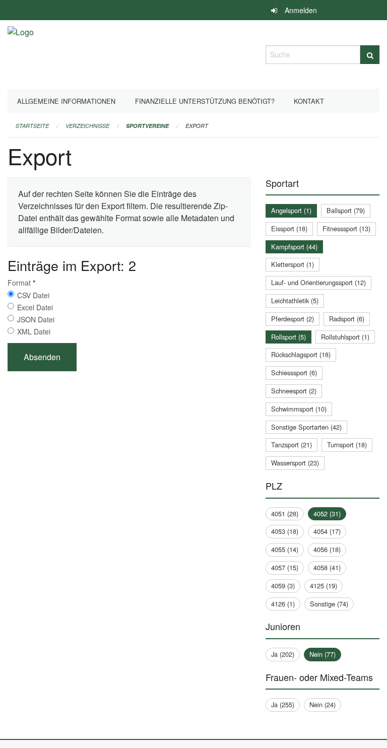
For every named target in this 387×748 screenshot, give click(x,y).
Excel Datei (35, 307)
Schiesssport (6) (294, 372)
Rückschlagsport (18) (301, 354)
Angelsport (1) (291, 210)
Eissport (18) (289, 228)
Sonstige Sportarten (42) (306, 427)
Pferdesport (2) (292, 318)
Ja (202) (282, 654)
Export (196, 125)
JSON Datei (35, 319)
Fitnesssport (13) (346, 228)
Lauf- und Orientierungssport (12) (318, 282)
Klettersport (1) (292, 264)
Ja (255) (282, 704)
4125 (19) (323, 585)
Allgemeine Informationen (66, 101)
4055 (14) (284, 549)
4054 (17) (327, 531)
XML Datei (33, 331)
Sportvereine (147, 125)
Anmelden (301, 10)
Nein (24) (322, 704)
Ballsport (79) (346, 210)
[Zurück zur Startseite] (21, 53)
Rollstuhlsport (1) (345, 337)
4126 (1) (283, 603)
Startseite (32, 125)
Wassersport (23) (295, 462)
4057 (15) (284, 567)
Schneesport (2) (293, 390)
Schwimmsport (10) (299, 409)
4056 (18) (327, 549)
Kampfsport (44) (294, 246)
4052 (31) (327, 513)
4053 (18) (284, 531)
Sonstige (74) (329, 603)
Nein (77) (322, 654)
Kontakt (309, 101)
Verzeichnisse (87, 125)
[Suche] (369, 54)
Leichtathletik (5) (294, 300)
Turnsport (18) (347, 444)
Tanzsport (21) (291, 444)
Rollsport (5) (288, 337)
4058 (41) (327, 567)
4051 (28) (284, 513)
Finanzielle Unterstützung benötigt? (205, 101)
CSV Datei (33, 295)
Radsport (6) (346, 318)
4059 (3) (283, 585)
